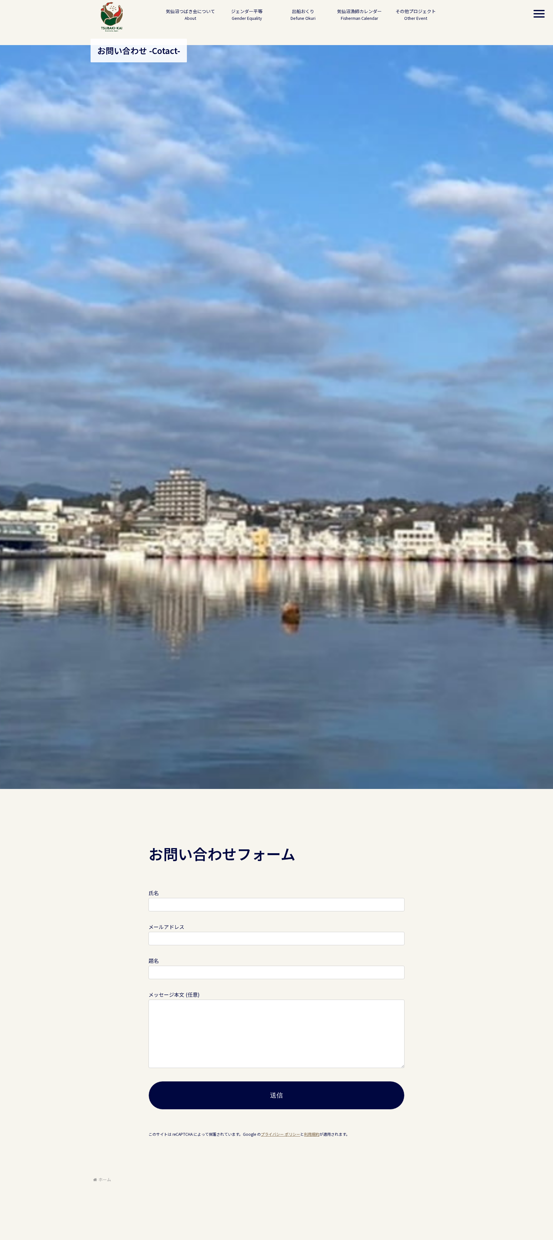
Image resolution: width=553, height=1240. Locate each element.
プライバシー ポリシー (280, 1134)
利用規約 (311, 1134)
